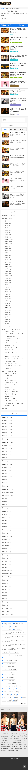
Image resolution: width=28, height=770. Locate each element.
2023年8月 (5, 464)
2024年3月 (5, 451)
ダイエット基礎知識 (10, 391)
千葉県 (6, 243)
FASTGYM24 (8, 361)
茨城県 (6, 246)
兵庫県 (6, 278)
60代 (5, 623)
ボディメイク (8, 389)
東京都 (17, 114)
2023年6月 (5, 470)
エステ (7, 375)
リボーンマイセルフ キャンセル (10, 660)
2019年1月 (5, 567)
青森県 (6, 223)
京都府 (6, 280)
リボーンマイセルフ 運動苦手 (10, 683)
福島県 (6, 234)
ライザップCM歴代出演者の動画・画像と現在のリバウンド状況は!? (18, 29)
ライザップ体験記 (13, 51)
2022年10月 (6, 495)
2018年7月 (5, 586)
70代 (10, 623)
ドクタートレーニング (10, 356)
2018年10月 (6, 577)
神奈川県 (7, 239)
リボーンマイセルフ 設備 (9, 680)
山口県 (6, 298)
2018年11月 (6, 573)
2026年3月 (5, 432)
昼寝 (5, 691)
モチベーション (9, 385)
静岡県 (6, 271)
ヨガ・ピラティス (9, 363)
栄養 (17, 691)
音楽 (10, 700)
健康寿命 (7, 396)
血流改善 (24, 697)
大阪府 (6, 275)
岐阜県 (6, 269)
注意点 (5, 697)
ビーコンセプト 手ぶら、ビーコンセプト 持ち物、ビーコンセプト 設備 (14, 641)
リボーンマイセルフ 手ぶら (9, 672)
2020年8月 (5, 523)
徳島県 (6, 301)
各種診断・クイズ (7, 215)
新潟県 (6, 255)
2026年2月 (5, 436)
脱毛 (7, 378)
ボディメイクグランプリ (12, 338)
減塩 (11, 697)
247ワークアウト (9, 347)
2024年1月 (5, 457)
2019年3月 (5, 561)
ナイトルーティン (7, 629)
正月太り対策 (6, 694)
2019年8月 (5, 548)
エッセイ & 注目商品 (8, 371)
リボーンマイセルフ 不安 (9, 666)
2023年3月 (5, 479)
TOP (3, 8)
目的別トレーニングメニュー (13, 403)
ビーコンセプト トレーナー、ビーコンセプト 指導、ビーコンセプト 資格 (14, 633)
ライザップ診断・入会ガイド (16, 42)
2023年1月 (5, 486)
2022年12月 (6, 489)
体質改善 (7, 387)
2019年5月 (5, 555)
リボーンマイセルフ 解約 (9, 677)
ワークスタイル (7, 686)
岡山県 (6, 294)
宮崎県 (6, 321)
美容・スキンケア (10, 382)
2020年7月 (5, 526)
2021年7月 (5, 508)
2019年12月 (6, 542)
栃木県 (6, 248)
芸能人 (11, 34)
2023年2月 (5, 483)
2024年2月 (5, 454)
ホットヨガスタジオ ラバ (12, 365)
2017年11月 (6, 611)
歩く (19, 694)
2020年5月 (5, 533)
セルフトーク (14, 626)
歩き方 (14, 694)
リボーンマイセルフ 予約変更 (10, 669)
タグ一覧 (24, 703)
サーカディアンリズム (19, 623)
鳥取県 (6, 289)
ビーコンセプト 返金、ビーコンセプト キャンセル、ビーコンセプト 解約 (14, 645)
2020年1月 (5, 539)
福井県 (6, 264)
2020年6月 (5, 530)
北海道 (6, 221)
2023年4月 (5, 476)
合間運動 (5, 689)
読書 (5, 700)
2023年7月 (5, 467)
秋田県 (6, 230)
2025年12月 (6, 442)
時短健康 (11, 691)
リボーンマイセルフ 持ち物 (9, 674)
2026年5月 (5, 426)
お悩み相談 (7, 405)
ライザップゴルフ (10, 343)
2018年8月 (5, 583)
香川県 (6, 303)
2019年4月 (5, 558)
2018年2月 (5, 602)
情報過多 (19, 689)
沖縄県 (6, 326)
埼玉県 (6, 241)
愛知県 (6, 266)
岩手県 (6, 225)
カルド (7, 368)
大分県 (6, 319)
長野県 (6, 257)
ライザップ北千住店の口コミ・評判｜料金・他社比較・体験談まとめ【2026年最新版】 (18, 110)
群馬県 (6, 250)
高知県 (6, 307)
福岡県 (6, 310)
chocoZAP (7, 345)
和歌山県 (7, 287)
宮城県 (6, 227)
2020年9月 (5, 520)
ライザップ (12, 114)
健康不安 (20, 686)
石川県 (6, 262)
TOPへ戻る (3, 18)
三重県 (6, 273)
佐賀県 (6, 312)
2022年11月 (6, 492)
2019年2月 (5, 564)
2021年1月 (5, 517)
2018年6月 (5, 589)
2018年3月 (5, 598)
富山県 (6, 259)
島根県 (6, 291)
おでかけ (5, 408)
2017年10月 (6, 614)
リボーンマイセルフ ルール (9, 663)
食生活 (15, 700)
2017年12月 (6, 608)
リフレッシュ (6, 658)
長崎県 (6, 314)
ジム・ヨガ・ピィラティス (15, 104)
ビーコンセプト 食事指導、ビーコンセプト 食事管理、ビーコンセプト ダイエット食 (13, 649)
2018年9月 (5, 580)
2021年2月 (5, 514)
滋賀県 (6, 282)
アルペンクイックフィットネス (12, 358)
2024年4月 (5, 448)
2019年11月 (6, 545)
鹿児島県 (7, 323)
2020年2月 (5, 536)
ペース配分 (6, 652)
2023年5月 (5, 473)
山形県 (6, 232)
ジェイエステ (10, 380)
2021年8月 (5, 504)
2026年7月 (5, 420)
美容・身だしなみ (9, 373)
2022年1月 (5, 501)
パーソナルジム (17, 629)
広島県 (6, 296)
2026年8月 (5, 417)
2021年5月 (5, 511)
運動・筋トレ (8, 398)
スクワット (6, 626)
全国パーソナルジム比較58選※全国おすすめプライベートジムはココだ (18, 100)
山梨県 (6, 253)
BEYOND (7, 349)
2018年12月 (6, 570)
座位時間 (12, 689)
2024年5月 (5, 445)
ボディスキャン (15, 652)
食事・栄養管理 (9, 394)
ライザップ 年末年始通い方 (17, 655)
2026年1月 (5, 439)
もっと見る (22, 25)
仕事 (14, 686)
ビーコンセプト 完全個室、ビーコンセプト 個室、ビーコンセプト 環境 (14, 637)
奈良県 (6, 285)
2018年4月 (5, 595)
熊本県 (6, 317)
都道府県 (5, 218)
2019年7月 (5, 551)
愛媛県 (6, 305)
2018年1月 (5, 605)
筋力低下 (17, 697)
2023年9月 (5, 461)
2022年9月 (5, 498)
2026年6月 (5, 423)
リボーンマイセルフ (10, 352)
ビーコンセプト (9, 354)
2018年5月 (5, 592)
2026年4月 (5, 429)
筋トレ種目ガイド (10, 400)
